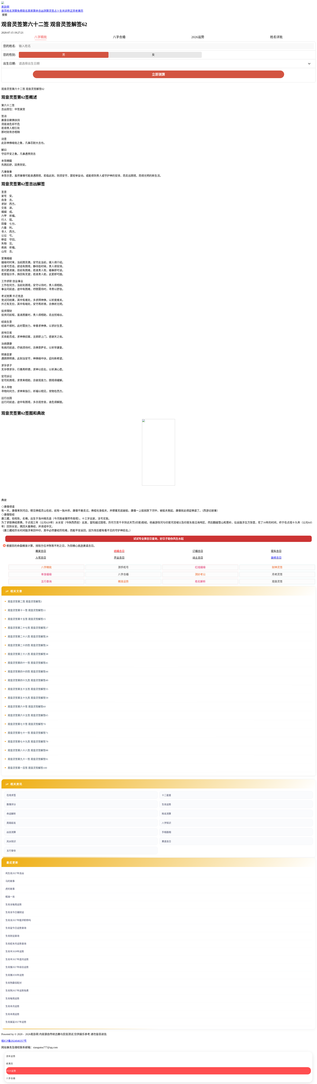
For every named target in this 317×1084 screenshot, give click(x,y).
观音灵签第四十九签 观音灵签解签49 (28, 680)
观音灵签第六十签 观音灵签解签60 (27, 706)
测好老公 (200, 574)
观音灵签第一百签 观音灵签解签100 (27, 768)
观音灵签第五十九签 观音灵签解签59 (28, 698)
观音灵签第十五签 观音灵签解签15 (27, 619)
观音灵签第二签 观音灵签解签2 (25, 601)
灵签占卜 (54, 10)
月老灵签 (277, 574)
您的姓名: (9, 46)
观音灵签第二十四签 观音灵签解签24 (28, 645)
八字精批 (46, 567)
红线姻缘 (200, 567)
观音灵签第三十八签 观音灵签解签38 (28, 654)
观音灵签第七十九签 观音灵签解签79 (28, 741)
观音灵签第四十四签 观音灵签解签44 (28, 671)
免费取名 (22, 10)
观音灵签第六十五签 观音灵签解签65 (28, 715)
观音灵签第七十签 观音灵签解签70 (27, 724)
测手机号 (123, 567)
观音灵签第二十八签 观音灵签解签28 (28, 636)
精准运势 (123, 581)
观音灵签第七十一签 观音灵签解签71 (28, 733)
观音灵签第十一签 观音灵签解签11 (27, 610)
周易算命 (33, 10)
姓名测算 (12, 10)
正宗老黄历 (76, 10)
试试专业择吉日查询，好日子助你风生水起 (158, 538)
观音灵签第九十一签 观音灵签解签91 (28, 759)
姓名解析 (200, 581)
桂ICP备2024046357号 (14, 1040)
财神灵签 (277, 567)
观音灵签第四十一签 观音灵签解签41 (28, 662)
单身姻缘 (46, 574)
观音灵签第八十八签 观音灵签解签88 (28, 750)
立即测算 (158, 74)
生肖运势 (64, 10)
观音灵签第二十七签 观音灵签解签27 (28, 627)
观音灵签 (277, 581)
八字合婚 (123, 574)
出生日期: (9, 63)
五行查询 (46, 581)
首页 (4, 10)
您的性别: (9, 54)
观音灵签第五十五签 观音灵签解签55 (28, 689)
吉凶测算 (43, 10)
